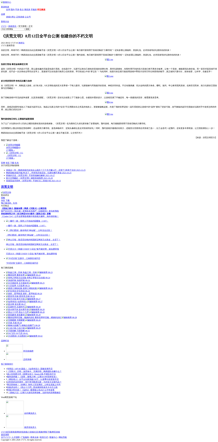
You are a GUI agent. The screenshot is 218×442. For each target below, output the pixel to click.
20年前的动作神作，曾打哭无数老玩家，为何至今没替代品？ (34, 382)
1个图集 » (10, 150)
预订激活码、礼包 (9, 203)
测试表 (27, 9)
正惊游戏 (20, 17)
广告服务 (25, 437)
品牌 (3, 14)
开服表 (34, 9)
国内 (13, 9)
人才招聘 (15, 437)
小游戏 (31, 432)
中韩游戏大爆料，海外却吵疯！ (45, 216)
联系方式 (44, 437)
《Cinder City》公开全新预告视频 (16, 216)
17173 (3, 26)
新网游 (18, 432)
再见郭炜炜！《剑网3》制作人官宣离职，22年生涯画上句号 (34, 385)
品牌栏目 (5, 341)
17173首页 (5, 432)
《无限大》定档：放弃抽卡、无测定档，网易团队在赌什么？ (34, 371)
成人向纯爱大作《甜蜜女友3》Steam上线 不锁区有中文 (31, 374)
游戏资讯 (12, 26)
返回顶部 (5, 435)
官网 (3, 163)
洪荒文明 (7, 186)
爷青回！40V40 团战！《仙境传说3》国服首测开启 (29, 369)
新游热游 (5, 7)
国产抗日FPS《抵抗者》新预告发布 (17, 211)
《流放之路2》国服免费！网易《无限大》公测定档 (23, 208)
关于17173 (5, 437)
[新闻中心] (6, 2)
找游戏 (24, 432)
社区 (36, 432)
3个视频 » (10, 158)
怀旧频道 (41, 9)
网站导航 (63, 437)
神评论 (21, 43)
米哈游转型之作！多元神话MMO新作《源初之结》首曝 (26, 214)
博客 (45, 432)
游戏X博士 (11, 17)
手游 (17, 9)
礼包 (17, 163)
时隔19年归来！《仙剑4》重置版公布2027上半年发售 (30, 390)
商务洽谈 (34, 437)
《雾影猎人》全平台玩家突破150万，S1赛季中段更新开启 (33, 379)
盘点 (22, 9)
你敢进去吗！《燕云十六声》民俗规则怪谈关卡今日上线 (32, 387)
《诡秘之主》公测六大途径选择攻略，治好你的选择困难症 (34, 393)
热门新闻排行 (7, 364)
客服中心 (53, 437)
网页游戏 (56, 432)
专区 (8, 163)
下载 (12, 163)
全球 (8, 9)
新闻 (12, 432)
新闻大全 (5, 21)
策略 (3, 198)
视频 (41, 432)
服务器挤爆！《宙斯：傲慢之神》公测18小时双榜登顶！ (32, 377)
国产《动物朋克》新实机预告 (46, 211)
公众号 (28, 17)
